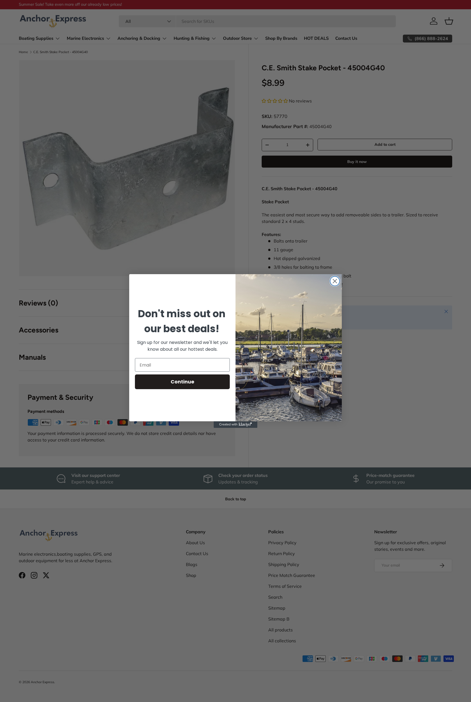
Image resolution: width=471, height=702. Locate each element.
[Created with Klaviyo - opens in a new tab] (235, 424)
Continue (182, 381)
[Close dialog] (335, 281)
